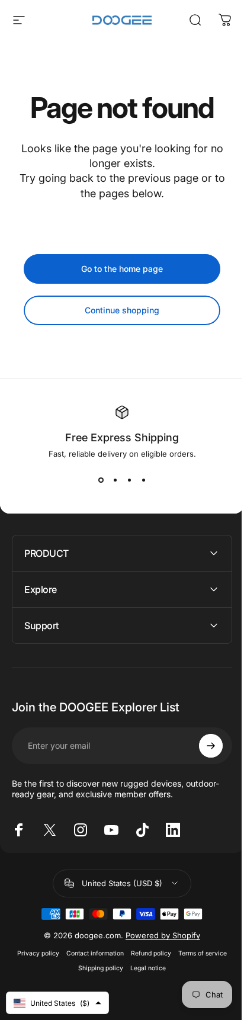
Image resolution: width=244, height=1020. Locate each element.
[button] (57, 1002)
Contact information (91, 953)
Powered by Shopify (158, 935)
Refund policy (147, 953)
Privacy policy (34, 953)
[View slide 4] (143, 480)
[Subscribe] (202, 746)
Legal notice (144, 968)
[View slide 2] (115, 480)
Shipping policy (96, 968)
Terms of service (198, 953)
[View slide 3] (129, 480)
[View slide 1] (101, 480)
